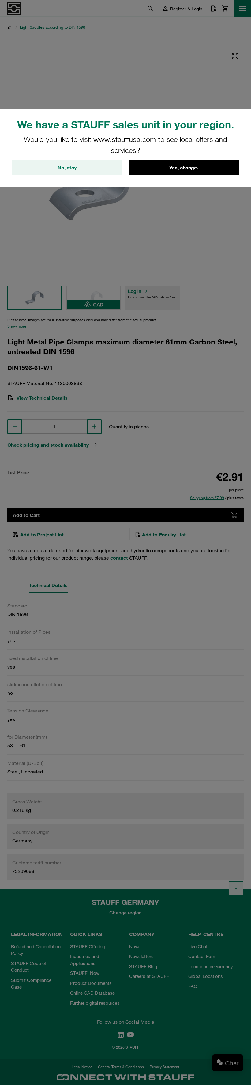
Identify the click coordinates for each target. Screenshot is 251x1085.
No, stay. (67, 167)
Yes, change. (183, 167)
